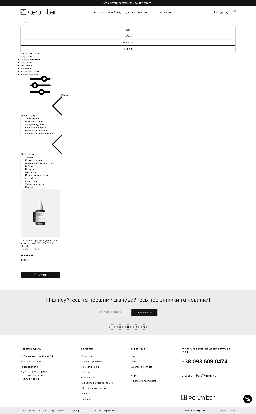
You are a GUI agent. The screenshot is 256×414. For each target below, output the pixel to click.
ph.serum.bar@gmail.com (200, 375)
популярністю (28, 62)
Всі (128, 29)
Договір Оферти (79, 410)
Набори (128, 36)
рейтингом (26, 65)
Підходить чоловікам (36, 175)
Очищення (30, 172)
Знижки (128, 48)
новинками (26, 68)
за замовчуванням (30, 59)
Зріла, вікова (32, 118)
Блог (134, 361)
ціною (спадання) (30, 74)
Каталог (29, 187)
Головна (25, 22)
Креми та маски (33, 160)
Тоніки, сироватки (34, 184)
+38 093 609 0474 (31, 361)
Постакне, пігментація (37, 130)
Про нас (136, 356)
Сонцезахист (32, 181)
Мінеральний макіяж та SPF (40, 163)
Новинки (128, 42)
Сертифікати (32, 178)
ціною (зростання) (30, 71)
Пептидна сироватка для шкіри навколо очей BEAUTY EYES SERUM (39, 243)
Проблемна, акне (34, 121)
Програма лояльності (163, 12)
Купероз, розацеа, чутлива (39, 133)
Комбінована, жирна (36, 127)
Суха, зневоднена (34, 124)
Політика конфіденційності (106, 410)
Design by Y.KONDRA (227, 410)
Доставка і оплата (136, 12)
